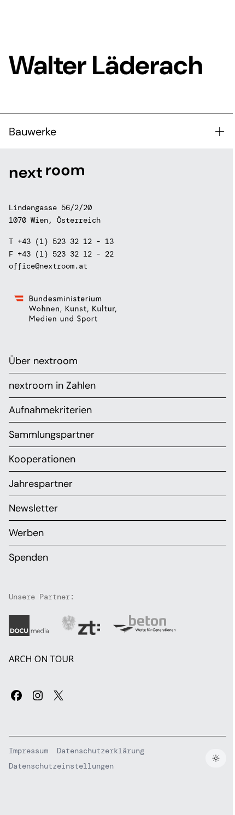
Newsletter (33, 508)
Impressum (28, 750)
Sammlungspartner (52, 434)
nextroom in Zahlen (52, 385)
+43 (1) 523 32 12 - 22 (65, 254)
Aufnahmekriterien (50, 410)
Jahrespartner (41, 483)
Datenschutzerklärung (100, 750)
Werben (26, 532)
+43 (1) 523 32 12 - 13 (65, 241)
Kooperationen (42, 459)
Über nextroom (43, 360)
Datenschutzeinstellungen (61, 766)
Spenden (28, 557)
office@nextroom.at (48, 266)
